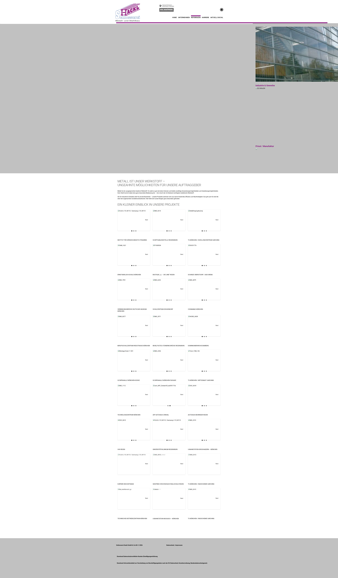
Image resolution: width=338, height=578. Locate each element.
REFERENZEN (196, 17)
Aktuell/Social (216, 17)
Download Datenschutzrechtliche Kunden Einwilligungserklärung (137, 556)
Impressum (178, 545)
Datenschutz (170, 545)
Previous (122, 220)
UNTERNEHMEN (184, 17)
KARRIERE (205, 17)
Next (146, 220)
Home (174, 17)
